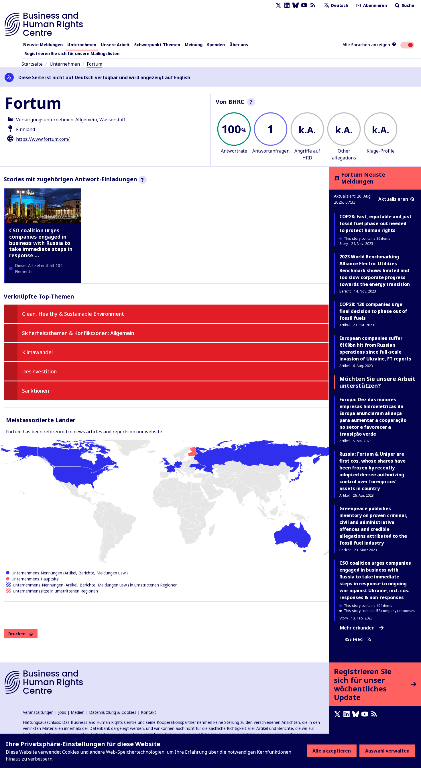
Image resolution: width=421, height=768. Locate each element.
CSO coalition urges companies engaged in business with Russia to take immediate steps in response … (40, 242)
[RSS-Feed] (312, 5)
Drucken (16, 633)
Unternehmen (81, 44)
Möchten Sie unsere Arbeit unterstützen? (377, 382)
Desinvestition (39, 371)
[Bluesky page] (295, 5)
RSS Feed (354, 639)
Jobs (62, 712)
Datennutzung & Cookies (112, 712)
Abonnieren (374, 5)
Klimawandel (37, 352)
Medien (77, 712)
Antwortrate (234, 151)
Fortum (94, 64)
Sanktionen (35, 390)
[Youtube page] (304, 5)
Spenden (216, 44)
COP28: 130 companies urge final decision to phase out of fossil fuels (373, 311)
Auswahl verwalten (387, 751)
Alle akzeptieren (331, 751)
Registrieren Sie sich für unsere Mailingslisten (71, 53)
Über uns (238, 44)
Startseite (32, 64)
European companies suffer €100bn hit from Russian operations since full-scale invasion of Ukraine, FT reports (375, 348)
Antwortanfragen (271, 151)
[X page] (278, 5)
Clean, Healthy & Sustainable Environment (73, 313)
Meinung (193, 44)
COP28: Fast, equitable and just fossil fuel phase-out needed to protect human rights (375, 223)
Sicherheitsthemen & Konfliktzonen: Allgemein (78, 333)
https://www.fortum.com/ (43, 139)
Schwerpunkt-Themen (157, 44)
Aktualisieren (393, 199)
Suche (407, 5)
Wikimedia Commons (59, 217)
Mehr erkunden (357, 628)
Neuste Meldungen (43, 44)
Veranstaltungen (38, 712)
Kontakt (148, 712)
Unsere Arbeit (115, 44)
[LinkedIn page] (287, 5)
